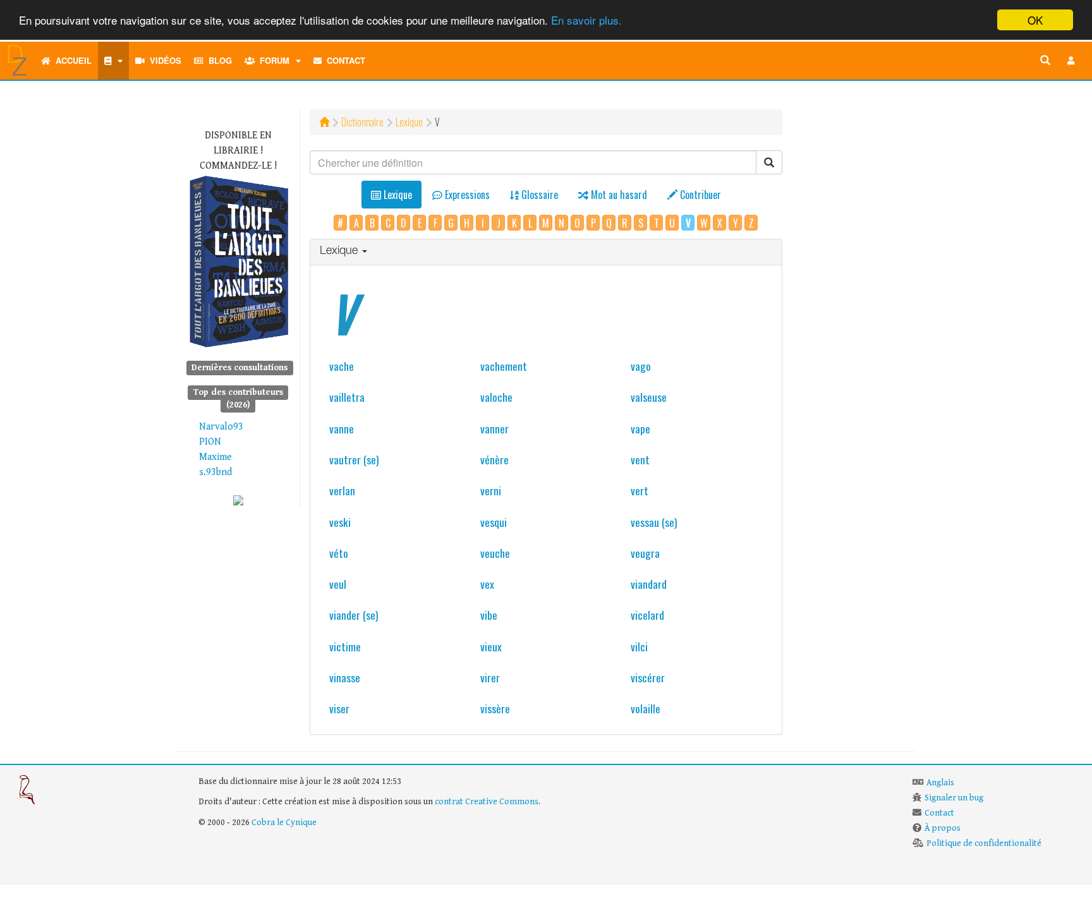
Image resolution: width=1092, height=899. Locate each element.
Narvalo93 (221, 427)
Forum (272, 60)
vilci (639, 646)
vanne (341, 428)
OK (1035, 20)
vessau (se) (654, 522)
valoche (496, 397)
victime (345, 646)
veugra (645, 553)
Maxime (215, 457)
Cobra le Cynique (284, 823)
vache (341, 366)
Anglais (940, 783)
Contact (343, 60)
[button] (1071, 61)
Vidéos (163, 60)
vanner (494, 428)
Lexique (409, 122)
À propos (943, 828)
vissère (495, 708)
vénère (494, 459)
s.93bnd (215, 472)
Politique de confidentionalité (983, 843)
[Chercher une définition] (1045, 60)
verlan (342, 490)
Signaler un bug (954, 798)
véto (338, 553)
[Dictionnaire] (113, 61)
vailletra (347, 397)
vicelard (647, 614)
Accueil (71, 60)
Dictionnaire (362, 122)
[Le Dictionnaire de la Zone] (238, 500)
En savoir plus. (586, 20)
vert (639, 490)
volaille (645, 708)
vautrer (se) (354, 459)
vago (641, 366)
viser (339, 708)
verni (490, 490)
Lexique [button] (340, 251)
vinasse (344, 677)
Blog (217, 60)
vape (640, 428)
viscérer (648, 677)
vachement (503, 366)
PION (210, 442)
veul (337, 584)
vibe (488, 614)
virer (490, 677)
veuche (495, 553)
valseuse (649, 397)
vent (640, 459)
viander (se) (354, 614)
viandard (649, 584)
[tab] (546, 252)
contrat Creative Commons (486, 802)
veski (340, 522)
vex (487, 584)
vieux (491, 646)
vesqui (493, 522)
